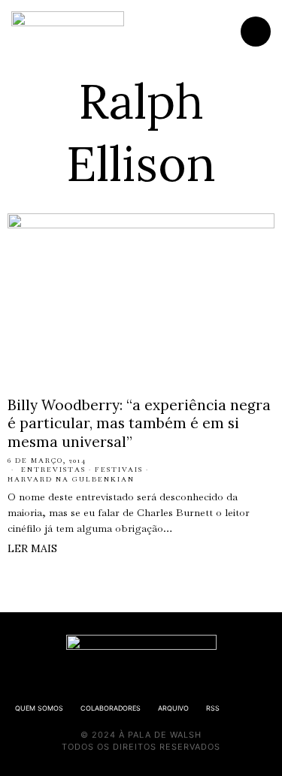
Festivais (119, 469)
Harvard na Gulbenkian (71, 479)
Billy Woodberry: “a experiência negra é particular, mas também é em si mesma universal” (139, 423)
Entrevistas (53, 469)
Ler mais (32, 548)
